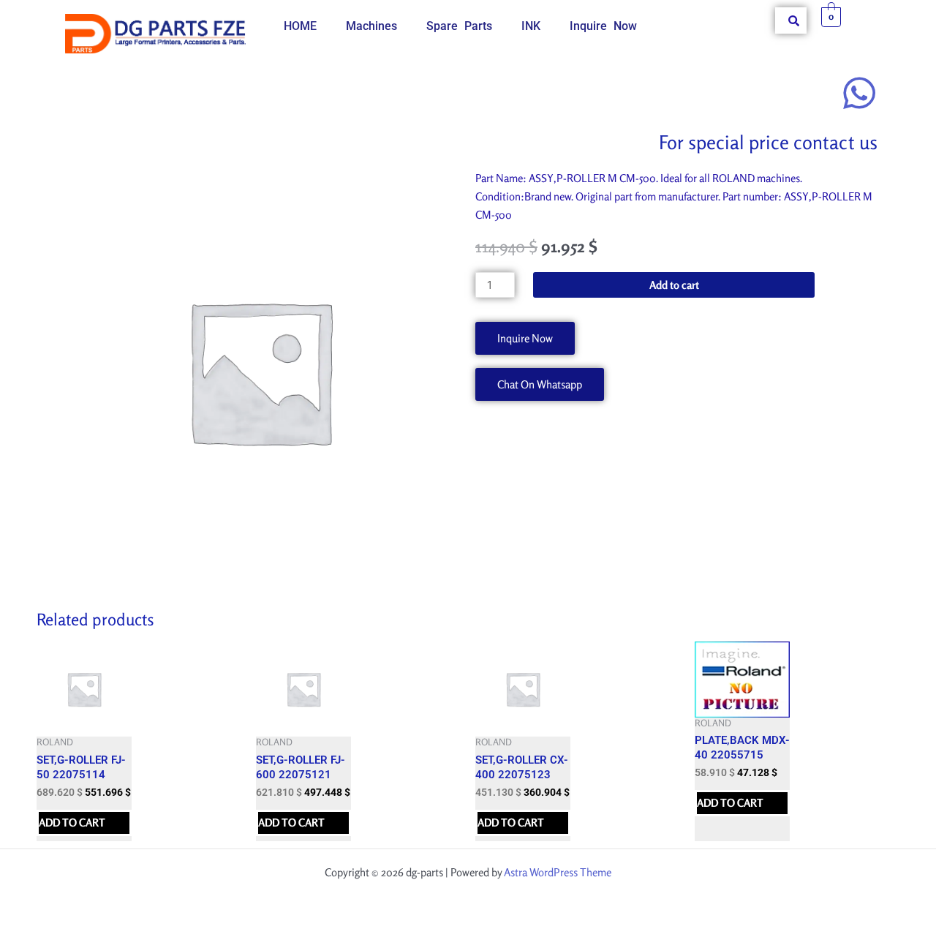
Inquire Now (603, 26)
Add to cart (674, 285)
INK (530, 26)
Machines (371, 26)
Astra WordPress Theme (557, 872)
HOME (300, 26)
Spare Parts (459, 26)
